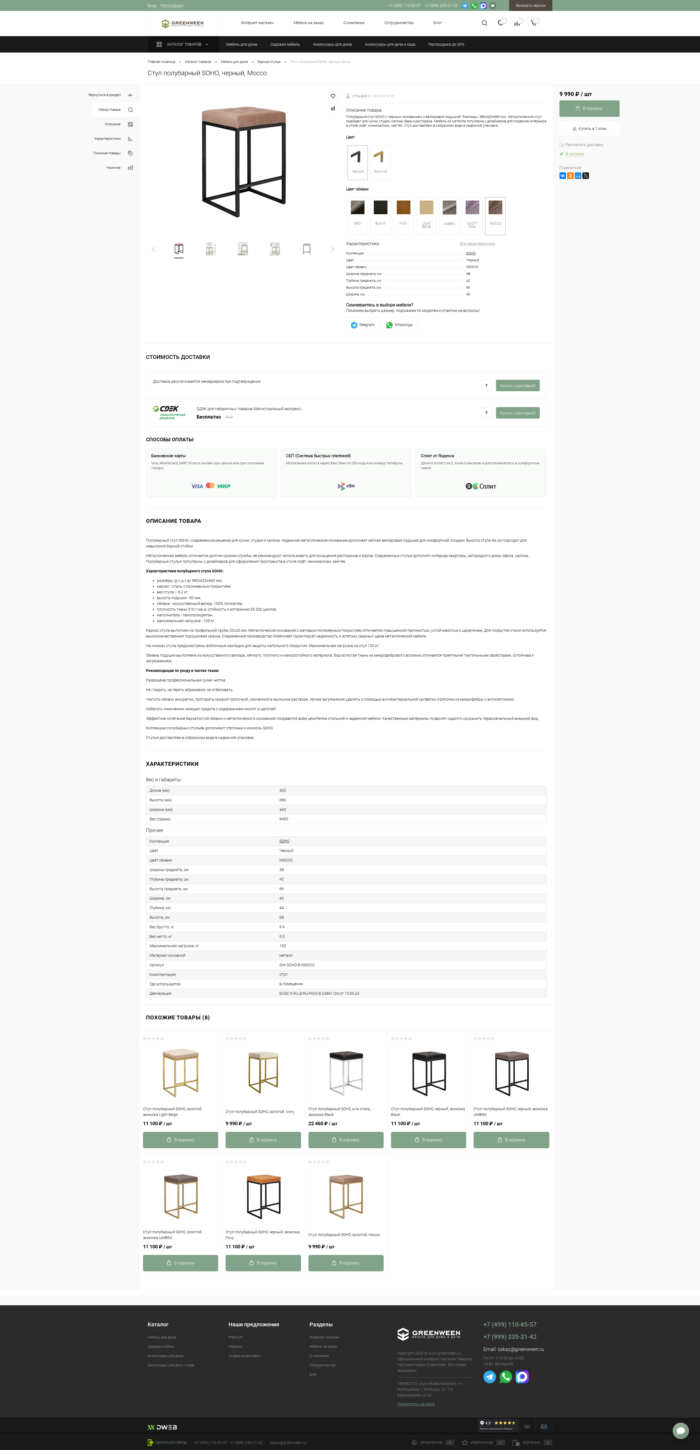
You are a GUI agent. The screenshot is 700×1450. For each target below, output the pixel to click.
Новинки (236, 1346)
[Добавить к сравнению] (333, 108)
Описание (113, 124)
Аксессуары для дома (165, 1356)
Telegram (367, 325)
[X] (585, 175)
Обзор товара (109, 110)
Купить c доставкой (517, 386)
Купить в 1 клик (592, 128)
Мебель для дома (162, 1337)
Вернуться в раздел (105, 95)
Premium (236, 1337)
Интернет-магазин (257, 23)
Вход (152, 5)
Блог (438, 23)
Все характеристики (477, 243)
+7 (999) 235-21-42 (510, 1336)
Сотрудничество (399, 23)
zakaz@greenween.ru (521, 1349)
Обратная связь (170, 1442)
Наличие (114, 168)
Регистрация (172, 5)
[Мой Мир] (578, 175)
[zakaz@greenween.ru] (492, 5)
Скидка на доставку (245, 1356)
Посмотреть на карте (416, 1404)
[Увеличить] (242, 159)
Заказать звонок (531, 5)
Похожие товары (107, 153)
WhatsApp (404, 325)
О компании (353, 23)
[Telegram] (465, 5)
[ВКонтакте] (562, 175)
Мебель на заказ (308, 23)
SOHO (471, 253)
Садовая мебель (161, 1346)
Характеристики (107, 139)
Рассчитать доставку (584, 145)
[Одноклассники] (570, 175)
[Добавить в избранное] (333, 96)
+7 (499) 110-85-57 (510, 1324)
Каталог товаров (184, 44)
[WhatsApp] (474, 5)
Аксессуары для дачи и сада (171, 1365)
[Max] (483, 5)
